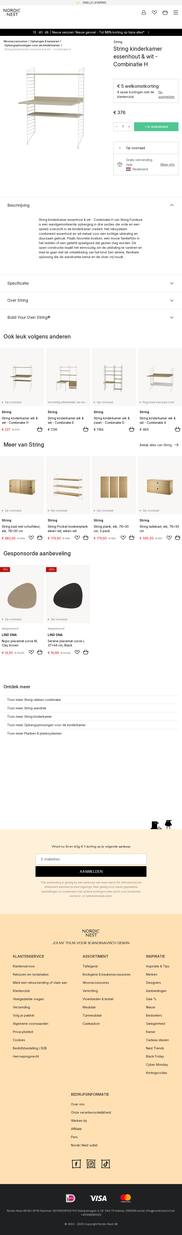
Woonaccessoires (16, 41)
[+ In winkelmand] (39, 429)
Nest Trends (155, 1048)
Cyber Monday (157, 1064)
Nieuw (150, 1007)
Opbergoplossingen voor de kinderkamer (32, 45)
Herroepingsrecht (26, 1056)
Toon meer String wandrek (26, 708)
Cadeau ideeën (157, 1040)
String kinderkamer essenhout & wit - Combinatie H (37, 49)
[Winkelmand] (165, 12)
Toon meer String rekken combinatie (34, 700)
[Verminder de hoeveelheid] (116, 126)
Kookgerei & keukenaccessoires (107, 974)
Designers (153, 982)
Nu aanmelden (166, 94)
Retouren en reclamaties (31, 974)
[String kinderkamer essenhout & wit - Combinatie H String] (54, 109)
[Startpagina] (12, 12)
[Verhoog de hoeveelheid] (129, 126)
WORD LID (109, 2)
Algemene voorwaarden (30, 1023)
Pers (74, 1137)
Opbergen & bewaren (44, 41)
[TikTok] (105, 1163)
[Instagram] (91, 1163)
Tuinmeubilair (92, 1015)
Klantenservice (24, 966)
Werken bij (79, 1120)
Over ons (78, 1104)
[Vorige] (8, 109)
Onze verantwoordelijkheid (91, 1112)
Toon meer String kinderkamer (29, 716)
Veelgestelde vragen (28, 999)
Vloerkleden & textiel (98, 999)
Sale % (151, 999)
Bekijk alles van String (156, 445)
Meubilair (89, 1007)
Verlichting (90, 991)
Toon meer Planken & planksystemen (34, 733)
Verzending (21, 1007)
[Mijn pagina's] (143, 12)
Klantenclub (21, 991)
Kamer (150, 1032)
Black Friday (155, 1056)
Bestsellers (154, 1015)
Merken (151, 974)
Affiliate (76, 1129)
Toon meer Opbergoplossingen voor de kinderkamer (46, 725)
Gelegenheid (155, 1023)
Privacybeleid (23, 1032)
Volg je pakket (23, 1015)
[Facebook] (76, 1163)
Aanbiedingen (156, 991)
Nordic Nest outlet (84, 1145)
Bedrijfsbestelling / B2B (30, 1048)
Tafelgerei (90, 966)
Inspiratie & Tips (157, 966)
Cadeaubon (91, 1023)
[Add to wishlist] (31, 538)
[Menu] (175, 12)
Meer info (167, 164)
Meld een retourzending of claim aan (40, 982)
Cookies (19, 1040)
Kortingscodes (156, 1073)
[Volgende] (100, 109)
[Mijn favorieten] (154, 12)
